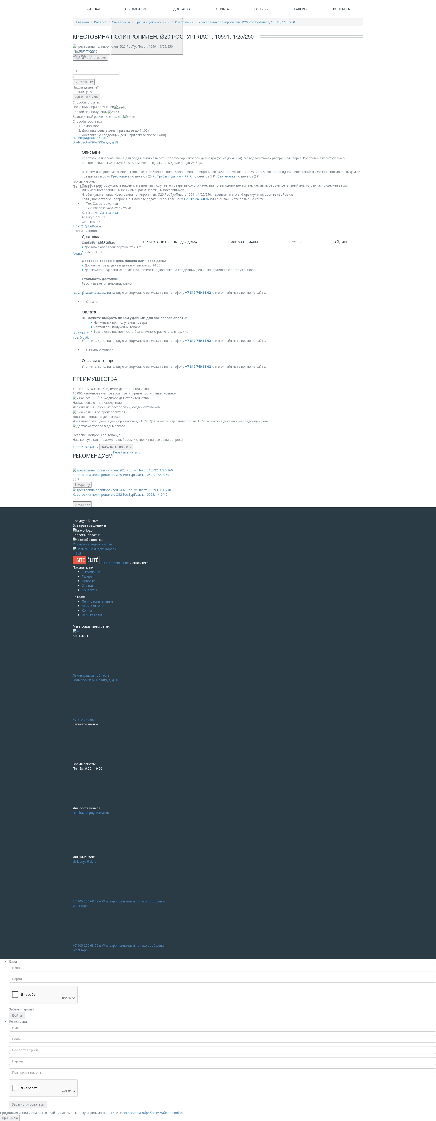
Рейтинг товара (85, 51)
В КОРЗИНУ (83, 82)
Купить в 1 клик (86, 97)
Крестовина (120, 176)
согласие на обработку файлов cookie (152, 1113)
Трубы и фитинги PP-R (174, 176)
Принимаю (10, 1118)
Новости (88, 581)
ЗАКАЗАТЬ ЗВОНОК (116, 447)
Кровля (295, 242)
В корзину (82, 484)
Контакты (342, 9)
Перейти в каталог (127, 452)
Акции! (77, 253)
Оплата (222, 9)
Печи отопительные (97, 601)
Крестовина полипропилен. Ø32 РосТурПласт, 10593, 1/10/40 (120, 494)
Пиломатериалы (243, 242)
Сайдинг (340, 242)
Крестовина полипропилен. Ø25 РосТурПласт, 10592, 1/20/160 (121, 475)
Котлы (87, 610)
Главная (92, 9)
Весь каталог (92, 615)
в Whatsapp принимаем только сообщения (119, 903)
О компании (136, 9)
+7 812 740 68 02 (85, 447)
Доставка (182, 9)
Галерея (300, 9)
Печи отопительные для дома (170, 242)
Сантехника (226, 176)
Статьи (87, 585)
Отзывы (261, 9)
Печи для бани (93, 606)
